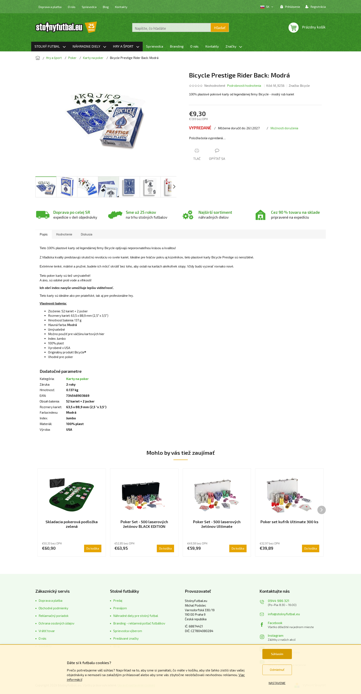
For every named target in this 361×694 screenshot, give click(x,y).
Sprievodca (89, 7)
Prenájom (120, 608)
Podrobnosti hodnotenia (244, 85)
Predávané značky (126, 638)
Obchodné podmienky (53, 608)
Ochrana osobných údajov (56, 623)
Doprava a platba (50, 7)
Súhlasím (277, 654)
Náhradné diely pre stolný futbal (135, 616)
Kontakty (121, 7)
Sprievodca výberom (127, 631)
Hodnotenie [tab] (64, 234)
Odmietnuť (277, 669)
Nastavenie (277, 683)
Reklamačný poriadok (53, 616)
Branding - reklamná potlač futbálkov (139, 623)
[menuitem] (50, 46)
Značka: (299, 85)
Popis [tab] (44, 234)
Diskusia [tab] (86, 234)
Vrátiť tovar (47, 631)
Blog (106, 7)
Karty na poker (77, 379)
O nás (71, 7)
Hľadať (219, 27)
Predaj (117, 600)
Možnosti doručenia (284, 128)
